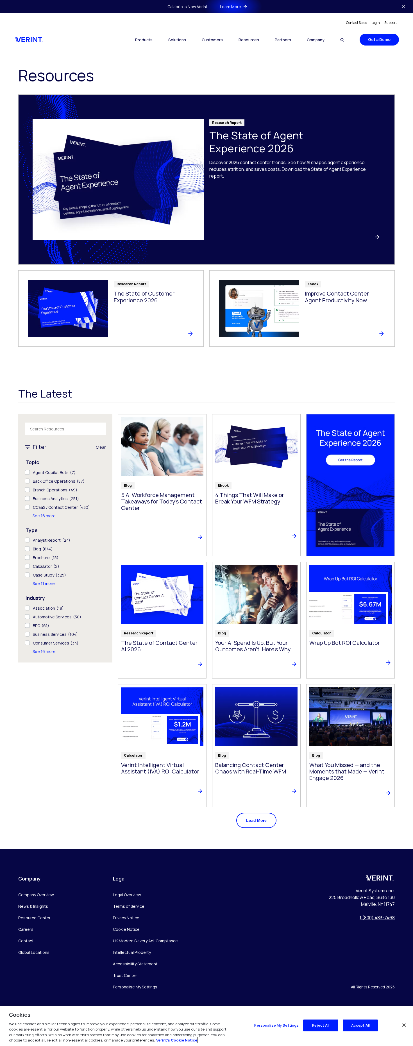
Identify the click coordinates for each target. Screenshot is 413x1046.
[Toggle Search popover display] (342, 40)
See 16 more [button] (44, 515)
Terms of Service (128, 906)
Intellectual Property (132, 952)
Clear (101, 447)
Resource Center (34, 917)
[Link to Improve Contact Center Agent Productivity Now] (302, 308)
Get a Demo (379, 39)
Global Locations (33, 952)
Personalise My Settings (135, 987)
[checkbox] (65, 472)
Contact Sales (356, 22)
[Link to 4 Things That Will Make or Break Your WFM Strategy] (256, 485)
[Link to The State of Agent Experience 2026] (206, 179)
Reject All (320, 1025)
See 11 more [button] (44, 583)
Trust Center (125, 975)
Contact (26, 940)
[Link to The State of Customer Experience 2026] (111, 308)
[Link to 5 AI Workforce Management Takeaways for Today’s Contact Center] (162, 485)
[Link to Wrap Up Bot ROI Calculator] (350, 620)
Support (390, 22)
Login (375, 22)
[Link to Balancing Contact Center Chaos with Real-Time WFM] (256, 745)
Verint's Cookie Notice (176, 1040)
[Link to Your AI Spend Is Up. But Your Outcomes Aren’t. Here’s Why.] (256, 620)
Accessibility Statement (135, 963)
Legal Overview (127, 894)
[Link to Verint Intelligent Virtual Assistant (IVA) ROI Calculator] (162, 745)
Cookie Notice (126, 929)
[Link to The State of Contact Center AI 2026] (162, 620)
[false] (404, 1025)
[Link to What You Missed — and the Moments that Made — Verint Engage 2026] (350, 745)
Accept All (360, 1025)
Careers (25, 929)
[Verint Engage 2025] (350, 485)
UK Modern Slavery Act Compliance (145, 940)
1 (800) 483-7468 (377, 918)
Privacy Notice (126, 917)
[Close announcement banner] (403, 7)
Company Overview (36, 894)
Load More (256, 820)
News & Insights (33, 906)
